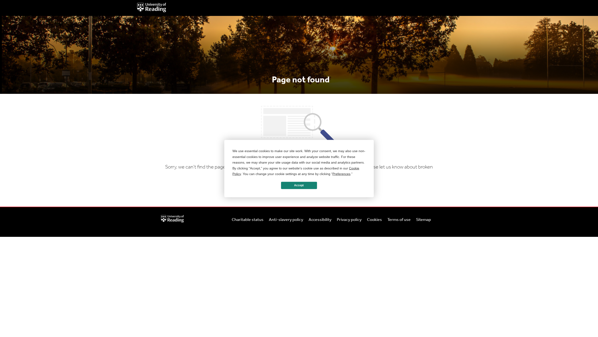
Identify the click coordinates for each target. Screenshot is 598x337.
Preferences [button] (341, 174)
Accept (299, 185)
